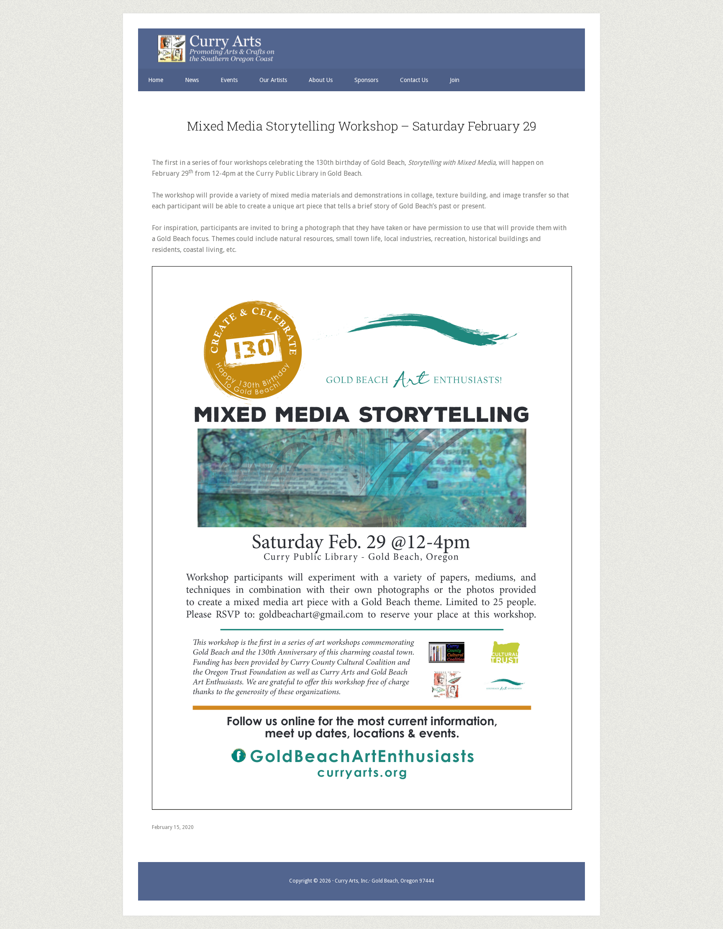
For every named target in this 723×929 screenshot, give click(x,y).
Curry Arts (356, 49)
